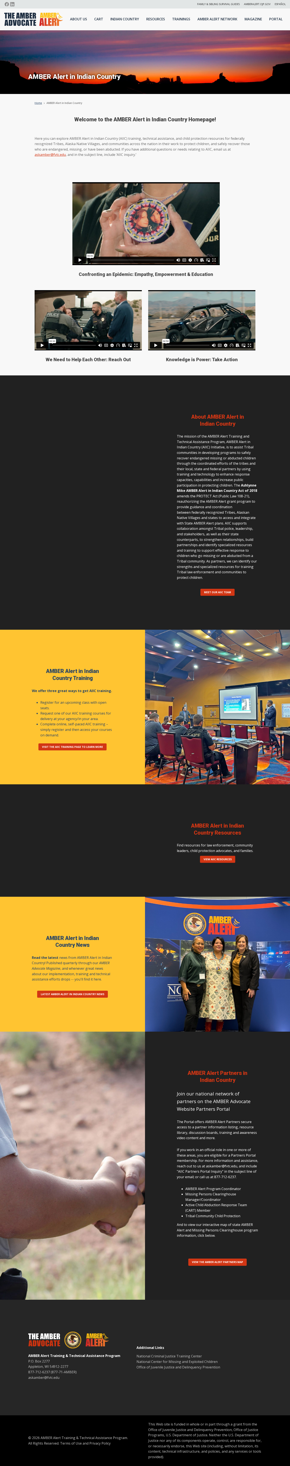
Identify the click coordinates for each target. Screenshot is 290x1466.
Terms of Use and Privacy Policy (85, 1443)
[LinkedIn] (12, 4)
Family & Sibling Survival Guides (218, 4)
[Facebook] (7, 4)
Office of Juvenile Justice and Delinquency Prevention (178, 1367)
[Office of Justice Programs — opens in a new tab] (70, 1341)
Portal (276, 19)
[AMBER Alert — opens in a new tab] (95, 1340)
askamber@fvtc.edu (50, 154)
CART (98, 19)
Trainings (181, 19)
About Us (78, 19)
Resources (155, 19)
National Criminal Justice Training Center (169, 1356)
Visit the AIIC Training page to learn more (72, 747)
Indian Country (124, 19)
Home (38, 103)
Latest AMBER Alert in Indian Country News (72, 994)
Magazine (253, 19)
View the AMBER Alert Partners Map (217, 1262)
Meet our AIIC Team (217, 592)
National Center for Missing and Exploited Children (177, 1361)
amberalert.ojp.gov (257, 4)
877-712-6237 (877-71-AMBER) (52, 1372)
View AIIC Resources (218, 859)
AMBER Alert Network (217, 19)
